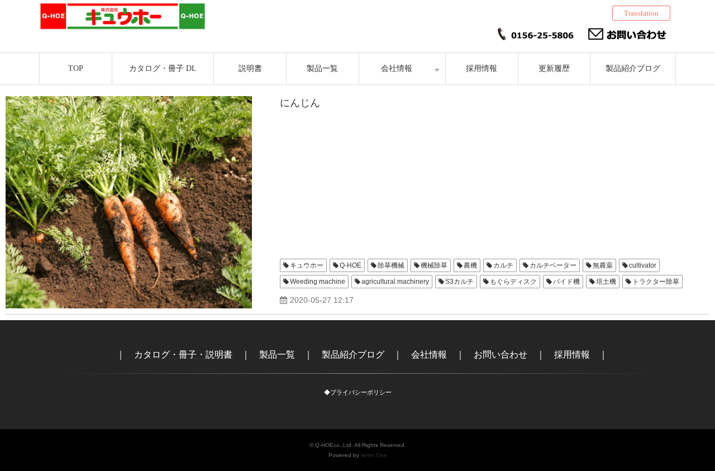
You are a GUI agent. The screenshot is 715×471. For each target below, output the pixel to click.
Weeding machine (317, 282)
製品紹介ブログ (633, 68)
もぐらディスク (513, 282)
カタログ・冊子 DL (163, 68)
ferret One (374, 455)
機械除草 (434, 265)
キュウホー (306, 265)
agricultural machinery (395, 282)
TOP (75, 68)
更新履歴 (554, 68)
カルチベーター (553, 265)
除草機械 (391, 265)
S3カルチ (459, 282)
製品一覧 (322, 68)
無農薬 (603, 265)
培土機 (606, 282)
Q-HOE (350, 265)
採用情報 (481, 68)
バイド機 (566, 282)
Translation (641, 13)
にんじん (300, 102)
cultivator (642, 265)
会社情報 (396, 68)
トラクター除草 (655, 282)
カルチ (503, 265)
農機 (470, 265)
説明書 (250, 68)
